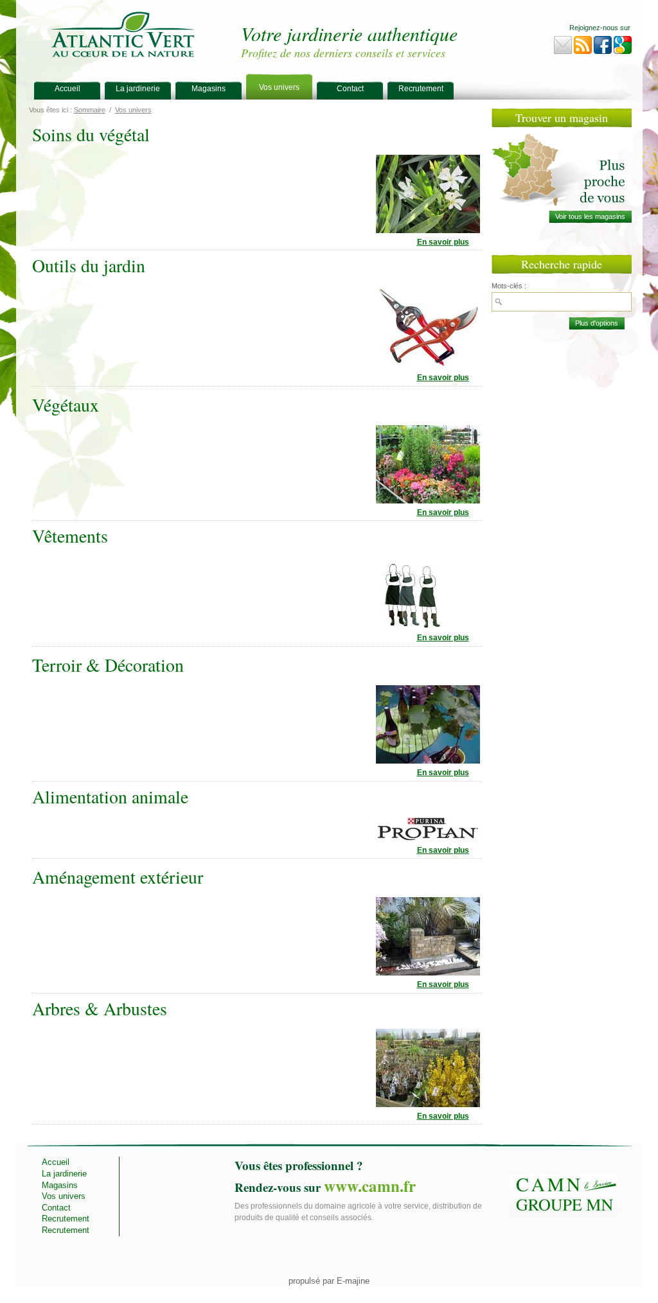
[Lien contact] (563, 47)
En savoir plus (443, 242)
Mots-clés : (509, 286)
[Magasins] (590, 216)
